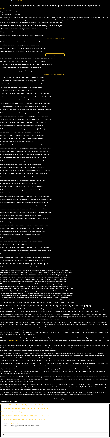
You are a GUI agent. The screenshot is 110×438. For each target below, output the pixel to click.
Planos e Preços (50, 2)
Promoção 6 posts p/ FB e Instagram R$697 (55, 74)
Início (2, 2)
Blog (45, 2)
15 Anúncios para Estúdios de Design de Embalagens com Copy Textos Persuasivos (24, 408)
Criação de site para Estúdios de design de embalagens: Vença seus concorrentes (23, 412)
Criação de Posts (19, 2)
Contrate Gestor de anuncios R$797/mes (55, 38)
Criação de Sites (27, 2)
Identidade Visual (36, 2)
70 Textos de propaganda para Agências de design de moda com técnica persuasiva (24, 415)
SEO (42, 2)
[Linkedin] (3, 434)
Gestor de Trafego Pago (9, 2)
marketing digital (13, 340)
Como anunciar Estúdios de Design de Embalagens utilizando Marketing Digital (22, 405)
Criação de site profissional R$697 (55, 55)
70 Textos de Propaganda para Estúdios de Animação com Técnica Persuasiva (22, 419)
